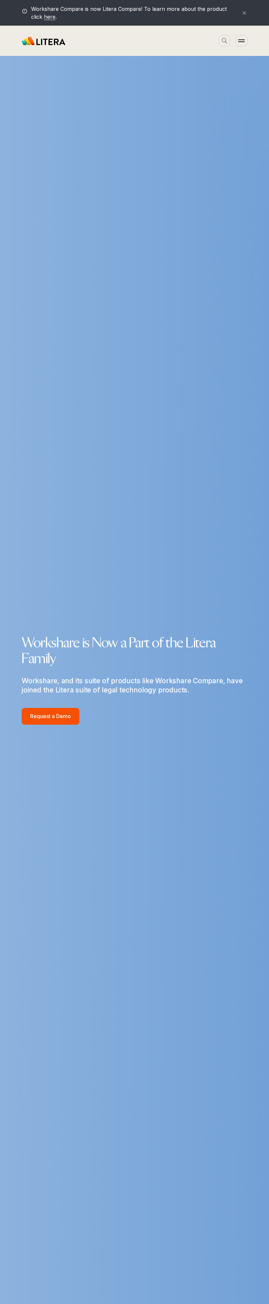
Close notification (241, 13)
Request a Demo (50, 716)
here (49, 16)
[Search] (224, 41)
